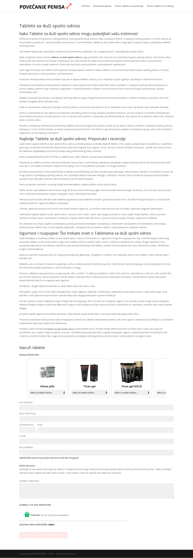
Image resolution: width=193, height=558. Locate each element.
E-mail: (22, 436)
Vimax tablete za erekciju (160, 6)
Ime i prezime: (26, 402)
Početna (85, 6)
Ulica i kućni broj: (27, 413)
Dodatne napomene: (29, 480)
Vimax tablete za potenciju (129, 6)
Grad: (40, 424)
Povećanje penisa (102, 6)
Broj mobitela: (26, 447)
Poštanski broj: (26, 424)
